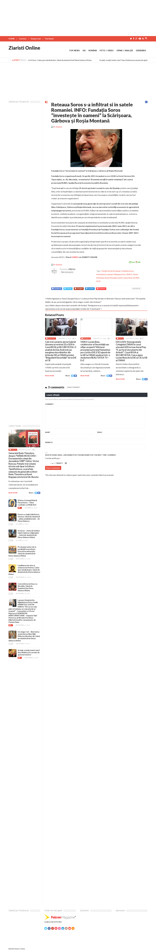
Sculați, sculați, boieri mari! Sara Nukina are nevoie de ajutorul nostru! (123, 60)
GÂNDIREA (141, 50)
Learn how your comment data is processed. (96, 475)
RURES (136, 278)
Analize (13, 450)
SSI (84, 50)
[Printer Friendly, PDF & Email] (134, 262)
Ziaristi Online (24, 48)
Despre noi (36, 38)
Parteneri (49, 38)
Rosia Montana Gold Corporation (119, 278)
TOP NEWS (74, 50)
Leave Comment (73, 387)
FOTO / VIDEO (107, 50)
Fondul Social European (111, 271)
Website (49, 442)
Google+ (80, 288)
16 (142, 338)
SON (98, 281)
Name (48, 432)
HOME (12, 38)
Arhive (120, 338)
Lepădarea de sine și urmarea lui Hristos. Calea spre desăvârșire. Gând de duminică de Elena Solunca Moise (24, 569)
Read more (49, 376)
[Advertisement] (78, 17)
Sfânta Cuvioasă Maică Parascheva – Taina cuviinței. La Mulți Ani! (27, 502)
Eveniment (51, 338)
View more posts (67, 272)
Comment (50, 404)
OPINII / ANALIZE (125, 50)
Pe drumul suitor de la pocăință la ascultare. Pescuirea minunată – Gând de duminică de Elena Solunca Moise (22, 551)
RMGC (130, 274)
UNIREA (74, 257)
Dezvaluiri (86, 338)
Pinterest (102, 288)
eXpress (71, 269)
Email (100, 432)
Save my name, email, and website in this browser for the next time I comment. (80, 455)
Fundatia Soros (127, 271)
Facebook (57, 288)
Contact (22, 38)
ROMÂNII (92, 50)
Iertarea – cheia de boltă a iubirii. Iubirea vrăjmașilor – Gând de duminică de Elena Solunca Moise (29, 534)
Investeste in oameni (104, 274)
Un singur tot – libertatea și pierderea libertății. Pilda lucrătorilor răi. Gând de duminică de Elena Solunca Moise (24, 636)
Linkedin (91, 288)
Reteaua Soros (120, 274)
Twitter (69, 288)
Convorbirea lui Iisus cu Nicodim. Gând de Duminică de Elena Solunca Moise (27, 587)
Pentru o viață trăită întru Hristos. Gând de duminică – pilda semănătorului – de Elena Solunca (29, 517)
